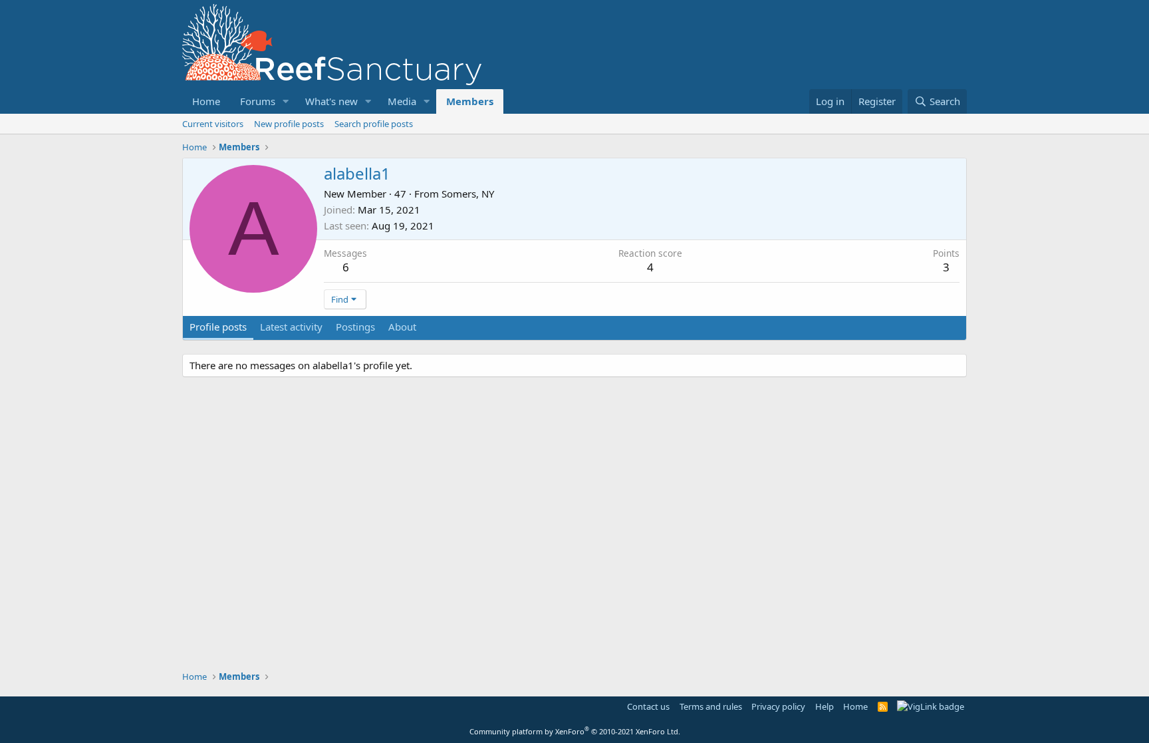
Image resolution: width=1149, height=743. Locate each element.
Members (469, 101)
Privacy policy (778, 706)
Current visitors (212, 124)
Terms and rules (711, 706)
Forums (257, 101)
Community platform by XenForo (574, 731)
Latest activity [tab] (291, 326)
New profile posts (289, 124)
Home (206, 101)
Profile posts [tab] (218, 326)
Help (824, 706)
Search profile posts (373, 124)
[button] (286, 101)
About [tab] (402, 326)
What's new (331, 101)
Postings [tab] (355, 326)
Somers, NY (468, 193)
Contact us (648, 706)
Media (402, 101)
